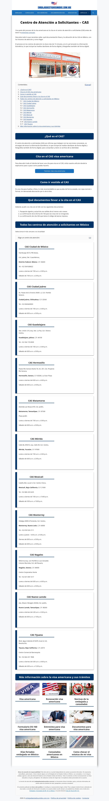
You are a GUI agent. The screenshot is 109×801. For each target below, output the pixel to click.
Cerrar (87, 84)
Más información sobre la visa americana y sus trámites (40, 126)
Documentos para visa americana (81, 728)
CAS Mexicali (27, 115)
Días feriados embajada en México (27, 753)
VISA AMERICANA (42, 13)
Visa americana (27, 699)
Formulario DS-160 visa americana (27, 728)
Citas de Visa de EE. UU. (72, 790)
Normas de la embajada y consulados (81, 702)
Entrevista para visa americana (54, 728)
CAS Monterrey (28, 117)
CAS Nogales (27, 119)
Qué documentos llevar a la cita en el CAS (35, 96)
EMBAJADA (18, 13)
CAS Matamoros (29, 110)
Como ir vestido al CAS (28, 94)
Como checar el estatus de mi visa (81, 753)
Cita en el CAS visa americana (30, 92)
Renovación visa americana (54, 700)
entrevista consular (28, 33)
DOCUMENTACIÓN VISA (58, 13)
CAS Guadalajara (29, 106)
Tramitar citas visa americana (54, 171)
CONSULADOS (29, 13)
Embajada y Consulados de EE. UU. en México (42, 790)
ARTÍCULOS (83, 13)
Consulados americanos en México (54, 754)
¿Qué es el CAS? (25, 90)
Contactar (85, 798)
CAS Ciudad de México (31, 101)
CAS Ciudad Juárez (29, 103)
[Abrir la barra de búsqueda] (93, 12)
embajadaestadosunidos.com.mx (37, 798)
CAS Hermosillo (28, 108)
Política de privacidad (58, 798)
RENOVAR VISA (72, 13)
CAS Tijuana (28, 124)
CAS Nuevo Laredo (30, 122)
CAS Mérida (27, 112)
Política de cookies (74, 798)
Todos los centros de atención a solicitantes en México (39, 99)
